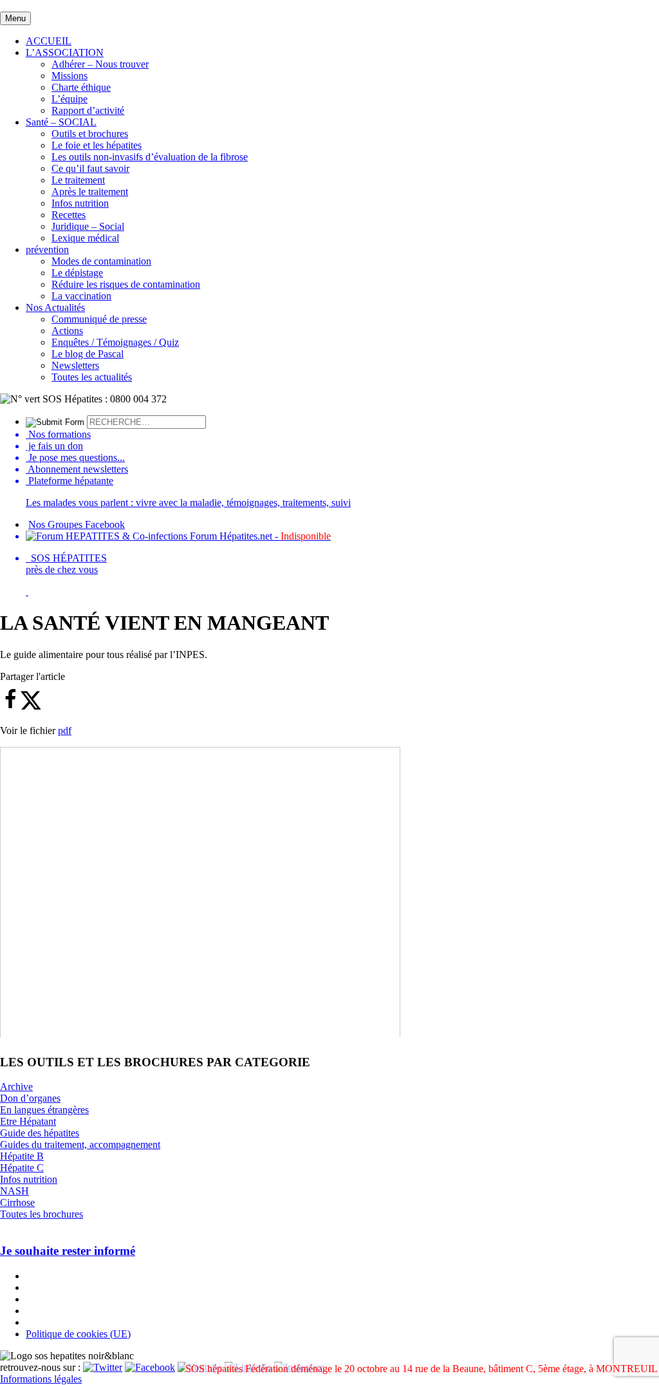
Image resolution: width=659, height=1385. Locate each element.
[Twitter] (102, 1367)
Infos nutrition (80, 203)
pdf (64, 730)
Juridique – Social (87, 226)
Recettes (68, 214)
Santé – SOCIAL (61, 122)
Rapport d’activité (87, 110)
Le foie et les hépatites (96, 145)
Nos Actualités (55, 307)
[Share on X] (31, 706)
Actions (67, 330)
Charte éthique (81, 87)
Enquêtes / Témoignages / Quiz (115, 342)
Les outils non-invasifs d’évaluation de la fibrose (149, 156)
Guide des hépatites (39, 1132)
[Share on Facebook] (10, 706)
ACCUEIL (48, 40)
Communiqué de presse (99, 319)
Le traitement (78, 179)
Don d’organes (30, 1098)
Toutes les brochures (41, 1214)
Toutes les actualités (91, 377)
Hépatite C (22, 1167)
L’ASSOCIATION (65, 52)
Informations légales (41, 1378)
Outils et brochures (89, 133)
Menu (15, 18)
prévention (47, 249)
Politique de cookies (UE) (78, 1333)
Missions (69, 75)
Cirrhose (17, 1202)
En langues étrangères (44, 1109)
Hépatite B (22, 1156)
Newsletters (75, 365)
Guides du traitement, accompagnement (80, 1144)
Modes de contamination (101, 261)
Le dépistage (77, 272)
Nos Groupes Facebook (76, 524)
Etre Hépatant (28, 1121)
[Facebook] (150, 1367)
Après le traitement (89, 191)
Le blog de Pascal (87, 353)
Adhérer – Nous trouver (100, 64)
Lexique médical (85, 237)
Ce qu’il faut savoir (90, 168)
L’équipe (69, 98)
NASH (14, 1190)
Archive (16, 1086)
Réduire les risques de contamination (125, 284)
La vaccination (81, 295)
